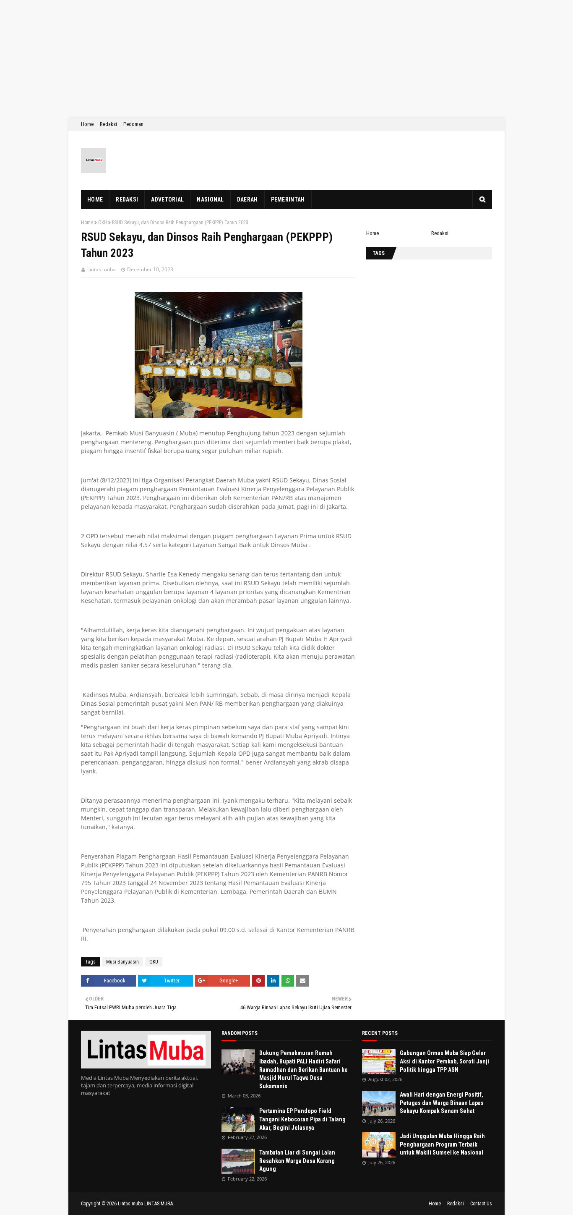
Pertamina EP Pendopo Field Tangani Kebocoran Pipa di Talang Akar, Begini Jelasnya (302, 1119)
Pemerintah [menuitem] (288, 199)
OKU (102, 222)
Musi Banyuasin (122, 962)
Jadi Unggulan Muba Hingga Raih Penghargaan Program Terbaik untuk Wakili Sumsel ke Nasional (442, 1144)
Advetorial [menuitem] (167, 199)
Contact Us (481, 1204)
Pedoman (133, 124)
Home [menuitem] (95, 199)
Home (87, 124)
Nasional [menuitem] (210, 199)
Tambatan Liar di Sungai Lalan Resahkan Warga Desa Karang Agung (297, 1160)
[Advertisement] (251, 59)
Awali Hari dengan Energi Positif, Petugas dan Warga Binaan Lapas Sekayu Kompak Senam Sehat (442, 1102)
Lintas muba (101, 269)
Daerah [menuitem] (247, 199)
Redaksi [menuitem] (127, 199)
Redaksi (108, 124)
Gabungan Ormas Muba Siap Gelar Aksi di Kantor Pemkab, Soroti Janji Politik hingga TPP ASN (444, 1061)
